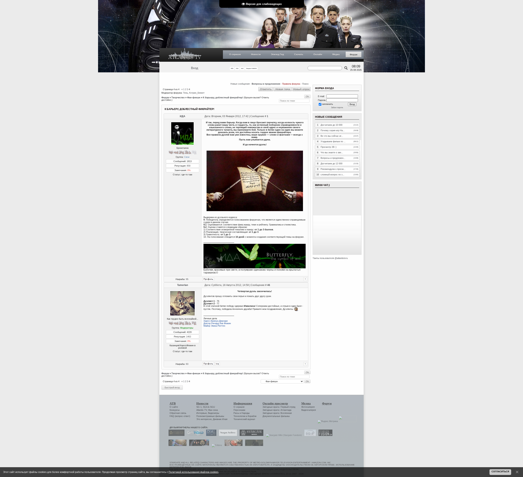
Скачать (298, 54)
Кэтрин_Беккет (197, 93)
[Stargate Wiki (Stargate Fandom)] (283, 435)
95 (187, 279)
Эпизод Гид (277, 54)
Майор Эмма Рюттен (214, 326)
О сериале (235, 54)
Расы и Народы (242, 413)
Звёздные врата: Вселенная (277, 413)
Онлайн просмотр (275, 403)
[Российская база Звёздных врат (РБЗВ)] (198, 445)
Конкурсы (175, 410)
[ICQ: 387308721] (217, 364)
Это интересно (204, 419)
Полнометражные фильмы (210, 416)
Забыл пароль (337, 107)
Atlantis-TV (201, 410)
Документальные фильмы (276, 416)
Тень (185, 93)
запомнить (327, 104)
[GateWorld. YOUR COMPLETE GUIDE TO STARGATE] (194, 435)
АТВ (173, 403)
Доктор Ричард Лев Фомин (217, 323)
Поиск (305, 84)
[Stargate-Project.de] (309, 435)
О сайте (174, 407)
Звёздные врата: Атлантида (277, 410)
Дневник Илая (220, 419)
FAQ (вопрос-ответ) (180, 416)
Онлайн (317, 54)
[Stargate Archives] (227, 435)
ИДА (182, 116)
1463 (188, 336)
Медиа (336, 54)
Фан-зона (213, 410)
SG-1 (199, 407)
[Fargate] (232, 445)
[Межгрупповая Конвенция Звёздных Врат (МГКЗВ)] (177, 445)
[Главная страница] (184, 55)
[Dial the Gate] (210, 435)
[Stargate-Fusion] (324, 435)
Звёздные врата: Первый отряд (279, 407)
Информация (243, 403)
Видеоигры (213, 413)
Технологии (239, 416)
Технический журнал (244, 419)
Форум (353, 54)
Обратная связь (178, 413)
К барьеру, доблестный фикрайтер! (223, 97)
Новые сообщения (240, 84)
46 (268, 285)
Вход (194, 68)
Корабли (252, 416)
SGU (212, 407)
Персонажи (239, 410)
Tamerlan (182, 285)
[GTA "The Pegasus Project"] (253, 445)
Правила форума (291, 84)
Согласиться (500, 471)
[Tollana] (216, 445)
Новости (256, 54)
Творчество (178, 97)
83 (187, 364)
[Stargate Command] (175, 435)
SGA (205, 407)
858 (188, 166)
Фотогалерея (308, 407)
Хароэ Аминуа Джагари (215, 321)
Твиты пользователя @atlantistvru (330, 258)
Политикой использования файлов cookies (193, 472)
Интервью (201, 413)
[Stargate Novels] (250, 435)
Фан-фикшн (193, 97)
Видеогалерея (308, 410)
